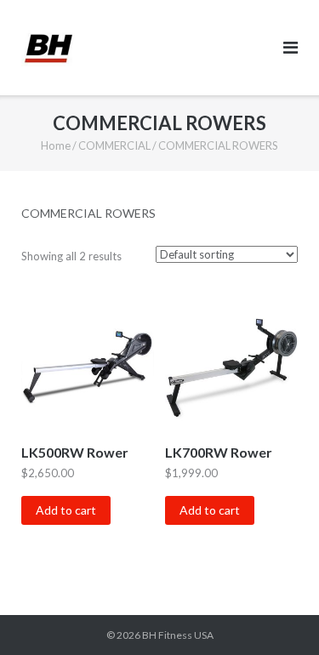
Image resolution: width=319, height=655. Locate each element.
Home (56, 145)
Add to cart (66, 510)
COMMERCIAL (114, 145)
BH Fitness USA (178, 635)
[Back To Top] (277, 614)
